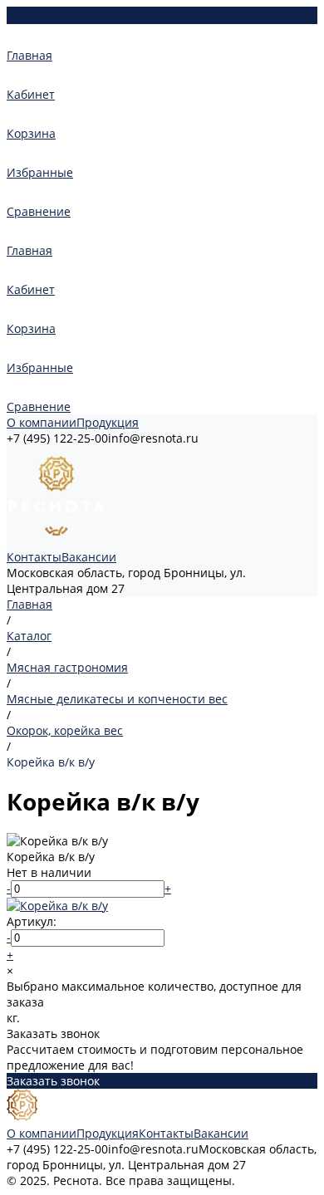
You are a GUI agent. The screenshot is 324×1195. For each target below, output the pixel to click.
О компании (41, 422)
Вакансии (88, 557)
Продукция (107, 422)
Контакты (34, 557)
